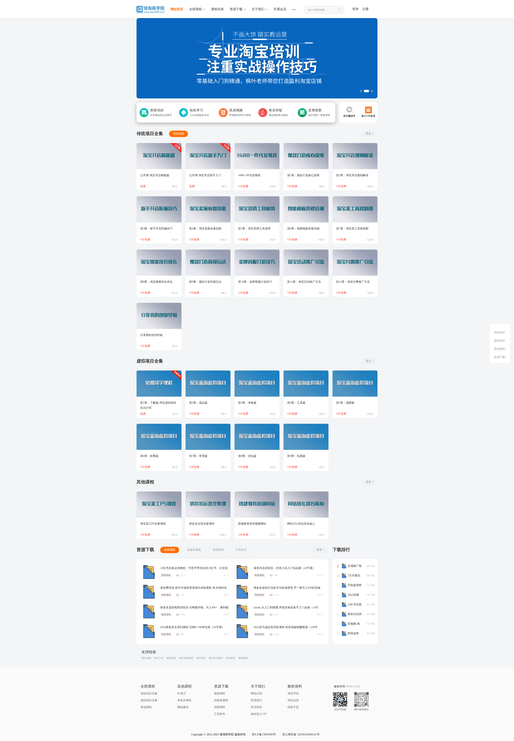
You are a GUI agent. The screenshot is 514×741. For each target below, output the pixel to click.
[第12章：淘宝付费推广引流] (354, 263)
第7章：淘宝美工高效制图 (352, 228)
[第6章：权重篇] (159, 437)
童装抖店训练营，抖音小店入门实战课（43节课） (242, 572)
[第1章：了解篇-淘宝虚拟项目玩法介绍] (159, 383)
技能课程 (218, 549)
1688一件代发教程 (249, 175)
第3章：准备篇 (247, 402)
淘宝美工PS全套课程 (153, 523)
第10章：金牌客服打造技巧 (255, 281)
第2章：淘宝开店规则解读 (352, 175)
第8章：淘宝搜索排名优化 (156, 281)
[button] (361, 91)
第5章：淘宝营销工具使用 (254, 228)
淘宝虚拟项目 (186, 658)
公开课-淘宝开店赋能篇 (154, 175)
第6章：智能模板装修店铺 (303, 228)
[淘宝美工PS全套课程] (159, 504)
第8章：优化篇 (247, 455)
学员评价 (256, 707)
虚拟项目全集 (149, 700)
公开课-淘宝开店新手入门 (205, 175)
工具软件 (241, 549)
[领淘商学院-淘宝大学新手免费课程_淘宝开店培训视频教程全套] (151, 11)
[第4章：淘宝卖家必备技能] (208, 209)
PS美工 (181, 693)
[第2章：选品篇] (208, 383)
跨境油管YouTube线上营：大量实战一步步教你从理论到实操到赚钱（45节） (351, 634)
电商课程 (169, 549)
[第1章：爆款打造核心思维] (306, 156)
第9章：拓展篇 (296, 455)
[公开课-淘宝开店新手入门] (208, 156)
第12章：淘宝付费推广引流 (353, 281)
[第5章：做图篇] (354, 383)
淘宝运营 (293, 700)
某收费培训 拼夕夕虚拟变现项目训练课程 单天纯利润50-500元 (149, 592)
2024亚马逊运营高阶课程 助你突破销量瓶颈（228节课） (242, 631)
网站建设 (183, 707)
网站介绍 (256, 693)
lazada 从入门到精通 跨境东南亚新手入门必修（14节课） (242, 611)
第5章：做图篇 (345, 402)
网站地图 (146, 658)
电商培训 (171, 658)
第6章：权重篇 (149, 455)
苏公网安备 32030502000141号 (301, 734)
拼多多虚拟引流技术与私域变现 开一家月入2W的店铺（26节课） (242, 592)
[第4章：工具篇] (306, 383)
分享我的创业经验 (151, 335)
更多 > (370, 133)
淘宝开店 (293, 693)
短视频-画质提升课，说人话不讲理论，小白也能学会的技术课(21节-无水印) (352, 624)
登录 (355, 9)
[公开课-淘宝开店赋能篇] (159, 156)
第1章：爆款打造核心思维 (303, 175)
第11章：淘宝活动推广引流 (304, 281)
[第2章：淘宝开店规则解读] (354, 156)
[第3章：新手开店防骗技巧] (159, 209)
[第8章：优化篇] (257, 437)
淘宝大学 (159, 658)
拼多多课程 (184, 700)
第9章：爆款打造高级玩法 (205, 281)
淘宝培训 (201, 658)
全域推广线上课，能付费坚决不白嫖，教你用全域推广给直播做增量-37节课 (352, 566)
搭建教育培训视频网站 (252, 523)
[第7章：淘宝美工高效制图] (354, 209)
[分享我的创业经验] (159, 316)
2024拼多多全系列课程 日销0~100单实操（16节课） (149, 631)
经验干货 (293, 707)
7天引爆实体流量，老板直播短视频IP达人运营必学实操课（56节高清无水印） (352, 576)
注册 (365, 9)
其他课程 (146, 707)
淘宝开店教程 (216, 658)
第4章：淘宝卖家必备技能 (205, 228)
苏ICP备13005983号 (264, 734)
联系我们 (256, 700)
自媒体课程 (194, 549)
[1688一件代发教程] (257, 156)
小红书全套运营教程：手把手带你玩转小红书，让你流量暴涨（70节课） (149, 572)
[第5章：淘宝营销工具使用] (257, 209)
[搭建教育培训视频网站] (257, 504)
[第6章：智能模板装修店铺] (306, 209)
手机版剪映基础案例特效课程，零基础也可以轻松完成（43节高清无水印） (352, 586)
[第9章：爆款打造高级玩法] (208, 263)
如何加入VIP (259, 713)
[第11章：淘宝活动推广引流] (306, 263)
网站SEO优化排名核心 (301, 523)
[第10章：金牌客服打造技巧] (257, 263)
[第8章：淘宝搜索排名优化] (159, 263)
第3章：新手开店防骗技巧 (156, 228)
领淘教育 (243, 658)
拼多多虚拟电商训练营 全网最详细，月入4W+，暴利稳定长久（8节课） (149, 611)
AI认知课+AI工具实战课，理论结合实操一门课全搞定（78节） (351, 595)
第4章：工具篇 (296, 402)
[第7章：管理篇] (208, 437)
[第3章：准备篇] (257, 383)
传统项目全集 (149, 693)
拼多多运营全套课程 (201, 523)
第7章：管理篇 (198, 455)
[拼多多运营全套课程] (208, 504)
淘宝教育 (231, 658)
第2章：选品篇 (198, 402)
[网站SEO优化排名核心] (306, 504)
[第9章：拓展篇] (306, 437)
